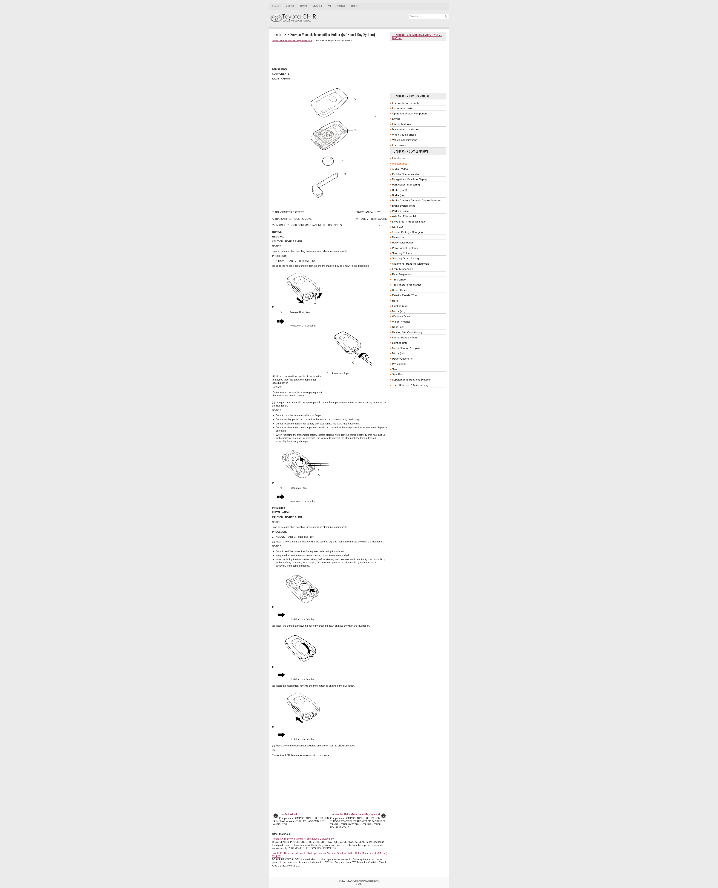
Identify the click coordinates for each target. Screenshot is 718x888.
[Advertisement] (329, 54)
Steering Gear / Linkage (406, 258)
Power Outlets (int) (403, 358)
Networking (398, 237)
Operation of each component (409, 113)
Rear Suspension (402, 274)
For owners (399, 145)
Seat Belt (397, 374)
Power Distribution (403, 242)
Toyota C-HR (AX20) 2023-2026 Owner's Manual (417, 36)
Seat (395, 369)
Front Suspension (402, 268)
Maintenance (306, 40)
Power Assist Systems (405, 247)
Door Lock (398, 326)
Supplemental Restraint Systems (411, 379)
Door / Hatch (399, 290)
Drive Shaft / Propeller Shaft (408, 221)
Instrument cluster (402, 108)
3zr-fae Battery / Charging (407, 232)
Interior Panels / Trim (404, 337)
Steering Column (402, 253)
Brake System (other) (404, 205)
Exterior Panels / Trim (405, 295)
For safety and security (405, 103)
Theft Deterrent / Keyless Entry (410, 385)
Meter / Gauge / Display (406, 347)
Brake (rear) (399, 195)
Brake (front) (399, 189)
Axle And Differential (404, 216)
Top (330, 6)
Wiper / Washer (401, 321)
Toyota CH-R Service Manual (285, 40)
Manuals (276, 6)
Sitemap (341, 6)
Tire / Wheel (399, 279)
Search (354, 6)
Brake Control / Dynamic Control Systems (416, 200)
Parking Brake (400, 210)
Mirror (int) (398, 353)
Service (303, 6)
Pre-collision (399, 363)
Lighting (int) (399, 342)
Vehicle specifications (404, 139)
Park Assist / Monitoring (406, 184)
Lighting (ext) (400, 305)
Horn (395, 300)
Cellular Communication (406, 174)
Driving (396, 118)
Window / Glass (401, 316)
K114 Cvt (397, 226)
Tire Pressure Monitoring (406, 284)
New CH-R (317, 6)
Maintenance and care (405, 129)
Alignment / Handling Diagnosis (410, 263)
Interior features (401, 124)
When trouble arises (404, 134)
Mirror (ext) (398, 311)
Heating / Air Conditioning (407, 332)
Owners (290, 6)
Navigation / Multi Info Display (409, 179)
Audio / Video (400, 168)
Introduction (399, 158)
